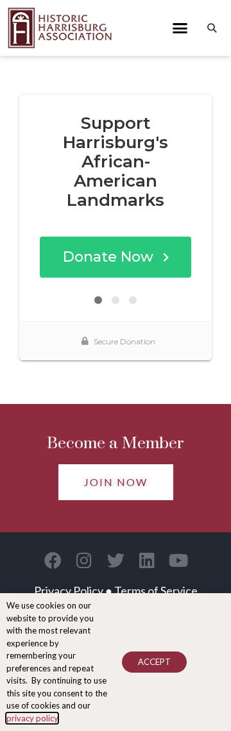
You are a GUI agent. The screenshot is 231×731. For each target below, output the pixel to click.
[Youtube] (178, 560)
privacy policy (32, 718)
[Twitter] (115, 560)
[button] (180, 28)
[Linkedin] (147, 560)
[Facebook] (53, 560)
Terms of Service (156, 591)
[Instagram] (84, 560)
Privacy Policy (68, 591)
